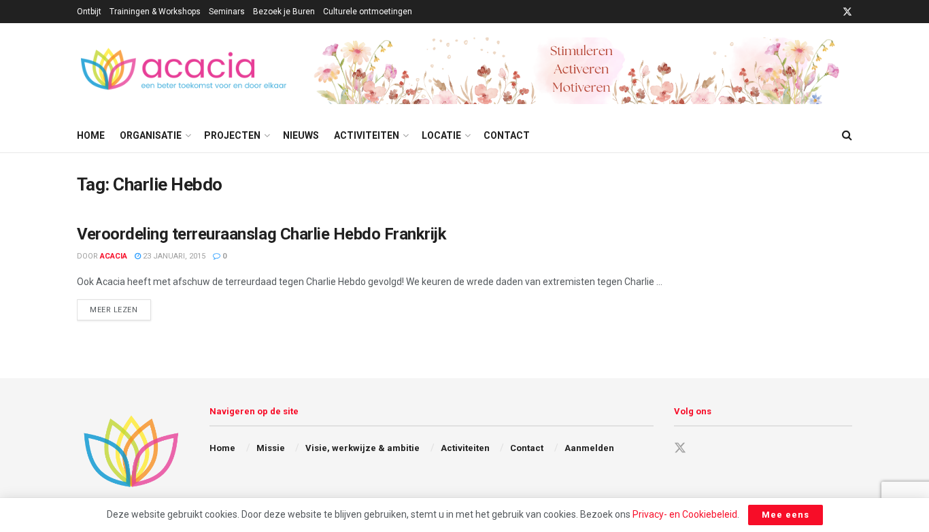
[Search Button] (847, 135)
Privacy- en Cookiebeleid (684, 514)
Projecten (232, 135)
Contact (507, 135)
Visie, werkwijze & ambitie (362, 448)
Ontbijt (89, 11)
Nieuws (301, 135)
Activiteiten (366, 135)
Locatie (441, 135)
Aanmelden (589, 448)
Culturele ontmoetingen (367, 11)
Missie (270, 448)
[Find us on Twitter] (847, 12)
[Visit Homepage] (185, 71)
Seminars (227, 11)
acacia (113, 256)
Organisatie (151, 135)
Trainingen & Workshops (155, 11)
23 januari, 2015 (173, 256)
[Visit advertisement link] (583, 70)
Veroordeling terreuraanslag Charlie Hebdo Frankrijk (262, 234)
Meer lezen (120, 309)
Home (91, 135)
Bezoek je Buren (284, 11)
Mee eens (785, 515)
